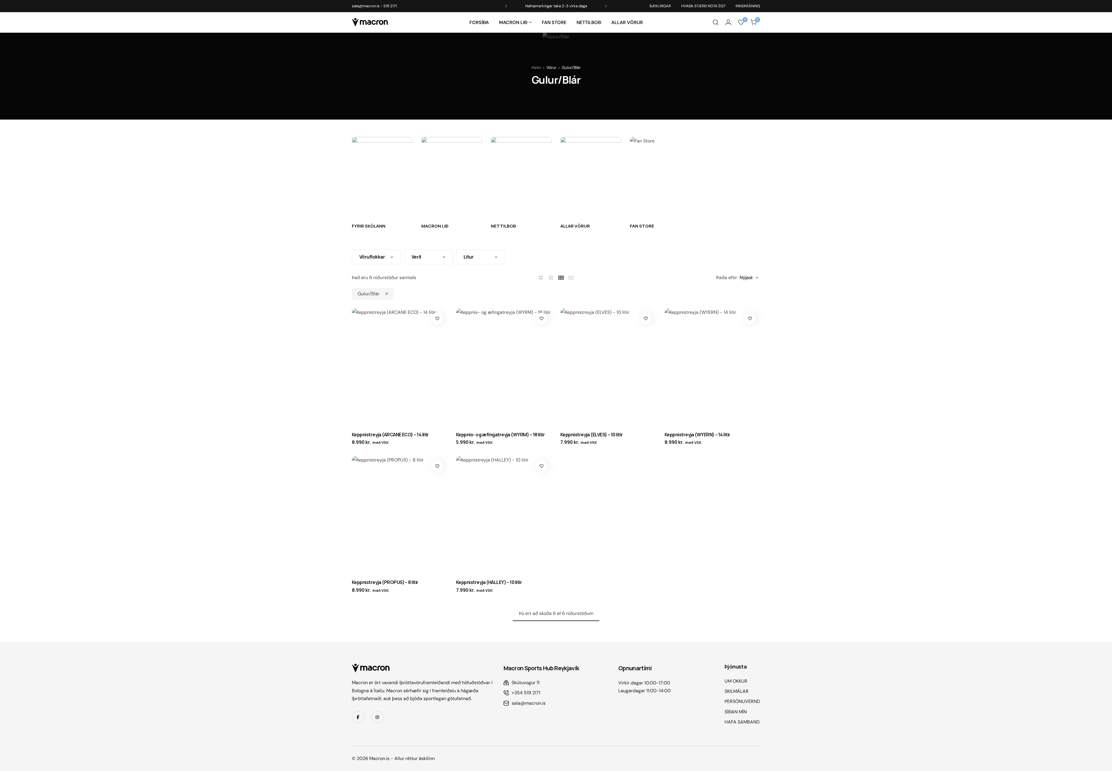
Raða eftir (726, 277)
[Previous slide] (506, 6)
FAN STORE (554, 22)
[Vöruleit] (715, 22)
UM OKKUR (736, 681)
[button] (530, 22)
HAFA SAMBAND (742, 722)
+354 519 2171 (526, 693)
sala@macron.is (366, 5)
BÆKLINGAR (660, 5)
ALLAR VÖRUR (627, 22)
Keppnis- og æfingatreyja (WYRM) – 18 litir (500, 434)
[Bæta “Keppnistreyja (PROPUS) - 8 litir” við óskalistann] (437, 466)
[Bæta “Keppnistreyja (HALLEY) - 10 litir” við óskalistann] (541, 466)
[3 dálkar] (551, 277)
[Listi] (571, 277)
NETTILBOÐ (589, 22)
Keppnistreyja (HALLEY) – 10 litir (489, 582)
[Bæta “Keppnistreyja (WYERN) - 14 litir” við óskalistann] (750, 318)
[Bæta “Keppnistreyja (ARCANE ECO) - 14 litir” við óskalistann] (437, 318)
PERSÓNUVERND (742, 701)
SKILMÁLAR (737, 691)
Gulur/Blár (369, 294)
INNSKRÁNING (748, 5)
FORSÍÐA (479, 22)
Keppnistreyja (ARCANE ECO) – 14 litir (390, 434)
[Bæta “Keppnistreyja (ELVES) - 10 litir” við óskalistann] (646, 318)
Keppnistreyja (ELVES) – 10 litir (591, 434)
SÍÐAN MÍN (736, 712)
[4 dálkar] (561, 277)
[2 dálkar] (541, 277)
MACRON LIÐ (513, 22)
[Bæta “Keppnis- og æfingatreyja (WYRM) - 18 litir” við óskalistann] (541, 318)
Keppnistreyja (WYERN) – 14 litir (697, 434)
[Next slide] (606, 6)
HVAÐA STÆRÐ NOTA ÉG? (703, 5)
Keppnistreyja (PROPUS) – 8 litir (385, 582)
